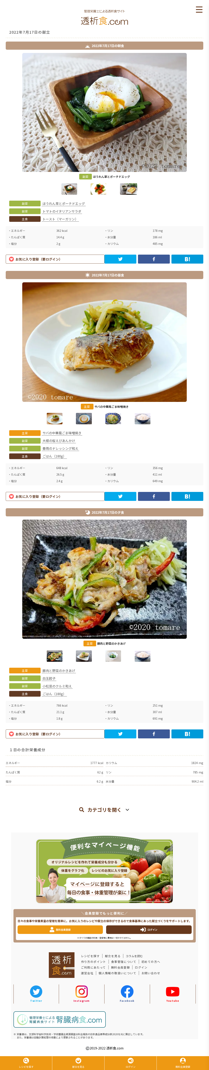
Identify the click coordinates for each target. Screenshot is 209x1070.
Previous (3, 125)
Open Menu (199, 10)
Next (206, 125)
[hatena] (187, 259)
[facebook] (154, 259)
